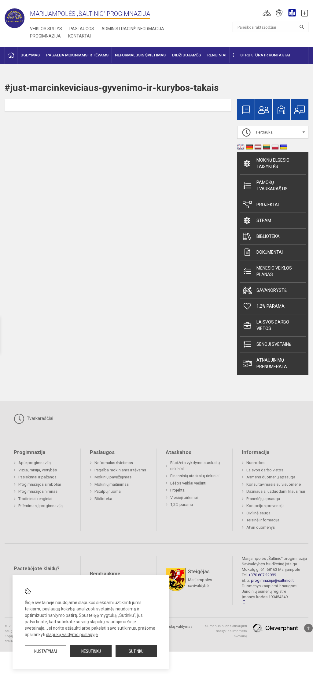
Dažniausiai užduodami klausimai (275, 491)
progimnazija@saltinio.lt (272, 580)
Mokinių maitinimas (111, 484)
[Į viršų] (308, 628)
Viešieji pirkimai (184, 497)
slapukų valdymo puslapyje (72, 634)
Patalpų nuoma (107, 491)
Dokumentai (269, 252)
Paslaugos (81, 28)
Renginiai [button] (216, 55)
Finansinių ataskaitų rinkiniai (194, 476)
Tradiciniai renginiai (35, 498)
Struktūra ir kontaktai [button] (265, 55)
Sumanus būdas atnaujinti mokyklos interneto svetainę (226, 631)
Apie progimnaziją (34, 462)
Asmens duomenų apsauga (270, 477)
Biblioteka (268, 236)
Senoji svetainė (273, 344)
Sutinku (136, 651)
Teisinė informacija (262, 520)
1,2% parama (270, 306)
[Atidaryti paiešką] (302, 27)
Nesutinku (91, 651)
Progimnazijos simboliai (39, 484)
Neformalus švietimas (113, 462)
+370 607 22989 (262, 575)
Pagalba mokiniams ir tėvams (120, 470)
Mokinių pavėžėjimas (112, 477)
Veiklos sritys (46, 28)
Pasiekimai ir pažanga (37, 477)
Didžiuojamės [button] (186, 55)
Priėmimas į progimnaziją (40, 505)
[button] (267, 12)
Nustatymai (45, 651)
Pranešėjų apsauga (263, 498)
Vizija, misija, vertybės (37, 470)
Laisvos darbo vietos (272, 325)
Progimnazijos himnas (37, 491)
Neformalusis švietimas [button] (140, 55)
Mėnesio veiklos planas (274, 271)
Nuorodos (255, 462)
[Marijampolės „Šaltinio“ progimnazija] (17, 17)
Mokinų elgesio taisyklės (272, 163)
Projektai (267, 204)
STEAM (263, 220)
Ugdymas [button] (30, 55)
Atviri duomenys (260, 527)
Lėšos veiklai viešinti (188, 483)
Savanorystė (271, 290)
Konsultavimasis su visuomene (273, 484)
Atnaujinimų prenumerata (271, 363)
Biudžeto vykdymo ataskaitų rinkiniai (195, 465)
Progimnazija (45, 36)
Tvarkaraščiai (39, 418)
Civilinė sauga (258, 513)
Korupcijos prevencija (265, 505)
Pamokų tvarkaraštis (272, 185)
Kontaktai (79, 36)
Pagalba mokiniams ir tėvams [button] (77, 55)
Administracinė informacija (132, 28)
